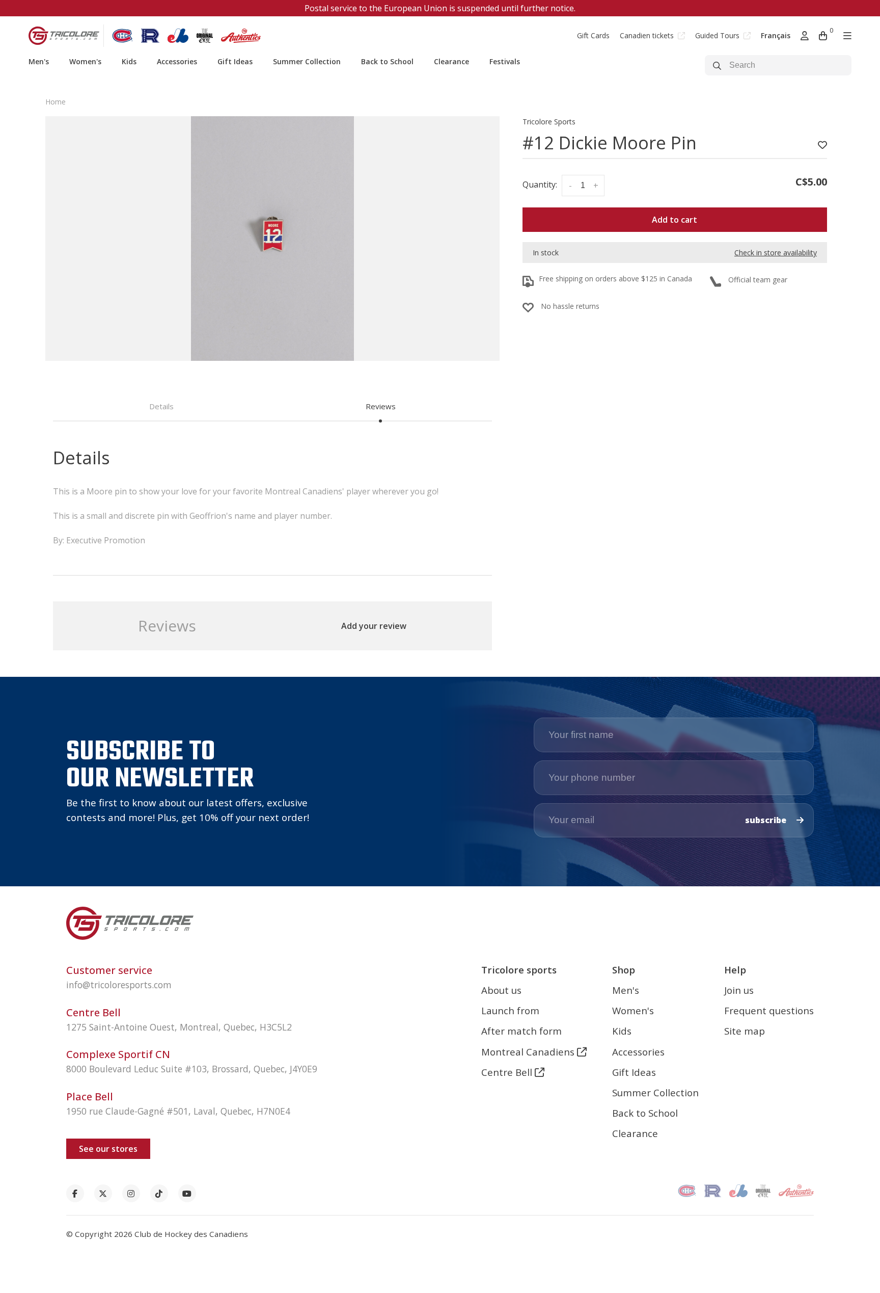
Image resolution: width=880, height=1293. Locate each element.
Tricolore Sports (548, 121)
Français (775, 35)
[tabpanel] (272, 238)
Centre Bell (508, 1072)
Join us (739, 990)
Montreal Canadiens (529, 1051)
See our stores (108, 1148)
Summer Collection (307, 61)
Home (55, 102)
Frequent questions (769, 1010)
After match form (521, 1030)
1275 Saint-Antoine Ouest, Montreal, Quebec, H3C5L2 (179, 1027)
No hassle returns (570, 306)
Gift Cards (593, 35)
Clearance (451, 61)
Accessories (177, 61)
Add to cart (674, 219)
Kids (129, 61)
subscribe (766, 820)
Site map (744, 1030)
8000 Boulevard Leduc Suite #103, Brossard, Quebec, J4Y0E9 (191, 1069)
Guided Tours (718, 35)
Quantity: (539, 184)
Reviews (381, 406)
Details (161, 406)
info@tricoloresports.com (119, 985)
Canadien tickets (648, 35)
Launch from (510, 1010)
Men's (39, 61)
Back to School (387, 61)
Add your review (373, 625)
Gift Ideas (235, 61)
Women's (85, 61)
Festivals (504, 61)
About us (501, 990)
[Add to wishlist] (822, 145)
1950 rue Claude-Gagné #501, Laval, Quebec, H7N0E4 (178, 1111)
